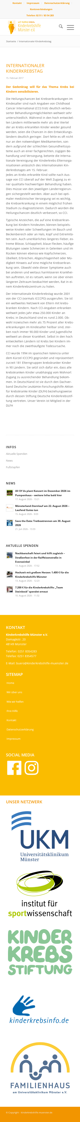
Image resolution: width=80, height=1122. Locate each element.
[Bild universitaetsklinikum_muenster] (41, 838)
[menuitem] (17, 3)
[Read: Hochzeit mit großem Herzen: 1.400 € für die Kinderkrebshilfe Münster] (9, 574)
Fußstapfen (13, 467)
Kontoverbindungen (41, 9)
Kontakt (17, 3)
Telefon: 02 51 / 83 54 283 (40, 15)
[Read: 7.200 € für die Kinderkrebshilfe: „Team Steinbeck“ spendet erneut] (9, 589)
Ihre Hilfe (12, 711)
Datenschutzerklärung (57, 3)
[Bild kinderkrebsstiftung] (41, 954)
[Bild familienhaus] (41, 1069)
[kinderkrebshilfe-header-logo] (33, 27)
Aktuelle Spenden (16, 454)
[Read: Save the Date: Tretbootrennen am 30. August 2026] (9, 523)
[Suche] (59, 27)
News (9, 460)
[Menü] (68, 27)
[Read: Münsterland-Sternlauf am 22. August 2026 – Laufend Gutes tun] (9, 508)
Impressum (33, 3)
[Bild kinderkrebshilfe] (41, 1011)
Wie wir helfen (15, 701)
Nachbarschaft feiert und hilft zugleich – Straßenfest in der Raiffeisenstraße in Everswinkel (40, 557)
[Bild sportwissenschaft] (41, 896)
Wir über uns (14, 692)
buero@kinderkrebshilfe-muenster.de (42, 663)
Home (10, 683)
